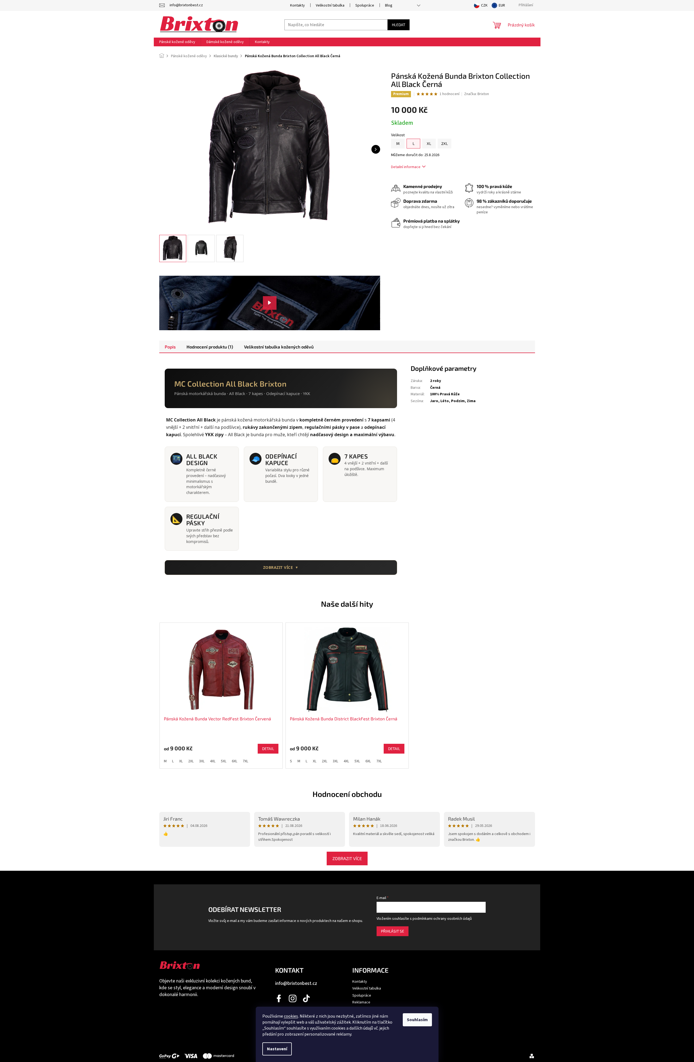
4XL (212, 761)
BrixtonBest (279, 998)
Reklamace (361, 1002)
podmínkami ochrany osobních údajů (442, 918)
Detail (268, 748)
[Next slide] (542, 693)
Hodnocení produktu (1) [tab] (210, 346)
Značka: (476, 94)
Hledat (398, 24)
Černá (435, 387)
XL (181, 761)
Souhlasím (417, 1020)
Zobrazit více (347, 858)
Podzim (458, 401)
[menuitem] (177, 42)
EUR (502, 5)
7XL (245, 761)
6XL (234, 761)
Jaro (434, 401)
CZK (484, 5)
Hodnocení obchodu (347, 794)
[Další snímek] (375, 149)
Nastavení (277, 1049)
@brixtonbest (306, 998)
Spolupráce (364, 5)
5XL (223, 761)
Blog (388, 5)
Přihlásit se (392, 931)
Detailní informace (405, 167)
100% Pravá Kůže (445, 394)
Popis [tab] (170, 346)
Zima (471, 401)
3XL (202, 761)
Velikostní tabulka (330, 5)
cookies (291, 1016)
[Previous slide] (152, 693)
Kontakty (297, 5)
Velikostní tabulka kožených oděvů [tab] (279, 346)
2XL (191, 761)
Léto (444, 401)
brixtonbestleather (293, 998)
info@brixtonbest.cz (296, 983)
